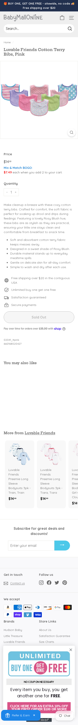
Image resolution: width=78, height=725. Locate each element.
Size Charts (46, 641)
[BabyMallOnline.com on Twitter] (57, 582)
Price (8, 154)
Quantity (11, 183)
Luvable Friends (40, 433)
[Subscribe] (62, 546)
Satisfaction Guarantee (54, 636)
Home (7, 42)
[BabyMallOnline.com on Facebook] (49, 582)
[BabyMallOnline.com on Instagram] (41, 582)
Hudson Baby (13, 630)
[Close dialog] (71, 650)
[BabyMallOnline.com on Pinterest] (64, 582)
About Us (45, 630)
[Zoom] (72, 132)
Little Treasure (13, 636)
